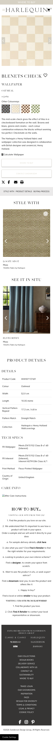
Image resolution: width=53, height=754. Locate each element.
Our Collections (26, 656)
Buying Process (41, 191)
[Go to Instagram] (26, 722)
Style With (9, 191)
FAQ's (26, 697)
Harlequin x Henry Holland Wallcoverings (34, 427)
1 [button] (22, 61)
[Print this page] (23, 182)
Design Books (27, 660)
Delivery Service (26, 663)
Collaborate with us (26, 667)
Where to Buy (26, 163)
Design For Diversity (26, 701)
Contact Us (26, 671)
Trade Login (26, 686)
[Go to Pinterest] (33, 722)
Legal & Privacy (26, 708)
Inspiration (26, 693)
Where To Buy (26, 2)
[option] (27, 40)
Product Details (24, 191)
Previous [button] (3, 40)
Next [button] (50, 40)
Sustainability (26, 674)
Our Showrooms (26, 690)
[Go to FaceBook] (20, 722)
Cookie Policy (26, 712)
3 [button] (30, 61)
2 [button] (26, 61)
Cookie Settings (9, 737)
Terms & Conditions (26, 705)
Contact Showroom (26, 173)
